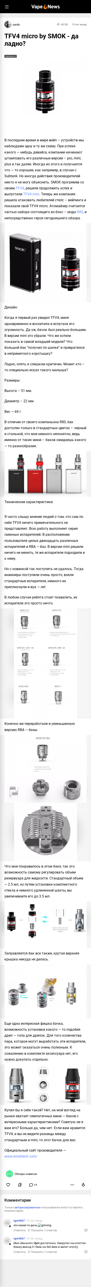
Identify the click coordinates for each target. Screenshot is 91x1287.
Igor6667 (19, 1220)
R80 (80, 212)
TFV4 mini (31, 194)
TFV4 (20, 188)
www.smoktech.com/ (21, 1156)
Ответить (19, 1230)
